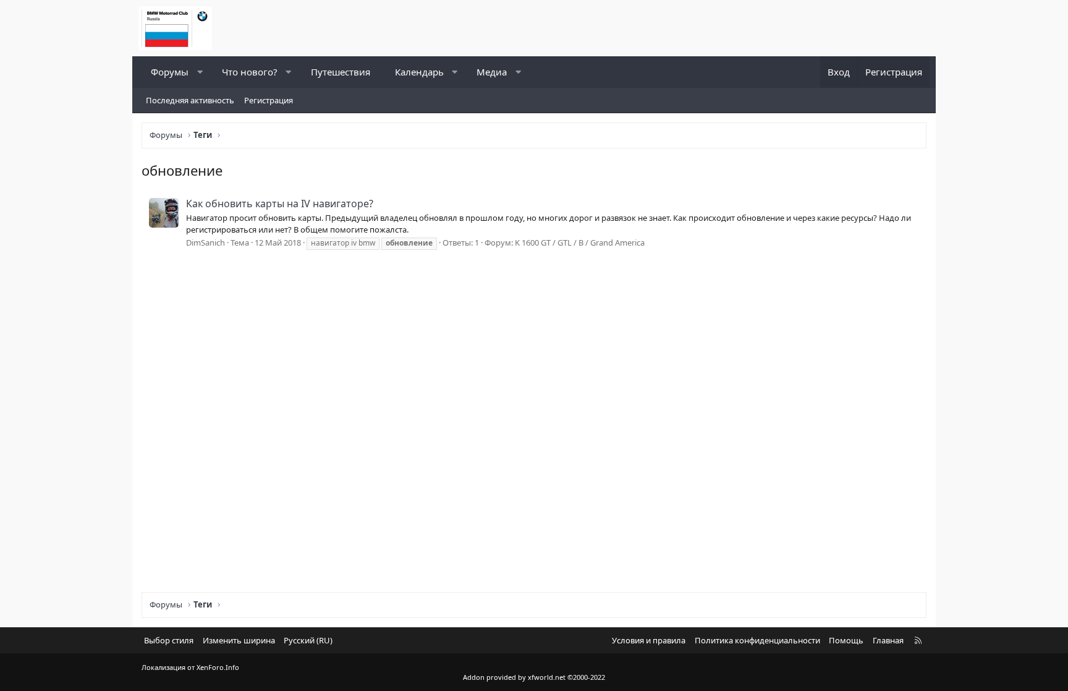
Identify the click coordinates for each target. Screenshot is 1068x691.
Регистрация (268, 100)
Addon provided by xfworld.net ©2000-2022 (534, 677)
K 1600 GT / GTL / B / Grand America (580, 242)
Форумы (170, 72)
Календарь (419, 72)
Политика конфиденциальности (757, 640)
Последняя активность (190, 100)
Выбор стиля (168, 640)
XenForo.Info (218, 667)
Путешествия (340, 72)
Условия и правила (648, 640)
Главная (888, 640)
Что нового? (250, 72)
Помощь (846, 640)
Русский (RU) (308, 640)
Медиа (492, 72)
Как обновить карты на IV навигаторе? (279, 203)
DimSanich (205, 242)
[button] (200, 72)
